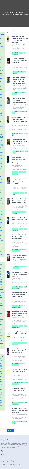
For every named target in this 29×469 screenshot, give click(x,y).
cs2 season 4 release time (19, 287)
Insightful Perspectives (14, 13)
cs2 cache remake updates (19, 250)
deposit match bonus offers (18, 306)
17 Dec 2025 (15, 421)
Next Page (10, 430)
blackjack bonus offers (18, 364)
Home (8, 30)
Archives (3, 454)
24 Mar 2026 (15, 52)
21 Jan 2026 (15, 249)
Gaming (21, 52)
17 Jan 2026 (15, 305)
